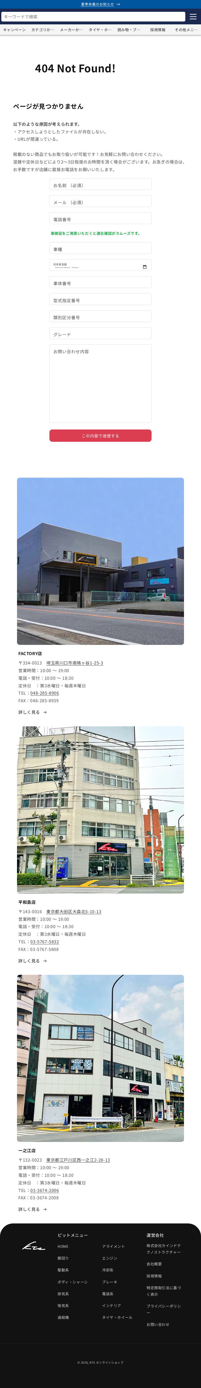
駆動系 (63, 1269)
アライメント (113, 1246)
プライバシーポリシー (164, 1309)
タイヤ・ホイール (102, 29)
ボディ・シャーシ (73, 1281)
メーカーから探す (73, 29)
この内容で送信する (100, 435)
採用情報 (157, 29)
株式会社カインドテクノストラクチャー (164, 1249)
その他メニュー (188, 29)
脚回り (63, 1258)
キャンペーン (14, 29)
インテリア (111, 1305)
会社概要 (154, 1263)
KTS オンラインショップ (107, 1362)
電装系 (108, 1293)
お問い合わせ (158, 1324)
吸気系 (63, 1305)
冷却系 (108, 1269)
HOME (63, 1246)
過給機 (63, 1317)
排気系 (63, 1293)
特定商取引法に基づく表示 (164, 1291)
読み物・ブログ (131, 29)
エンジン (109, 1258)
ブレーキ (109, 1281)
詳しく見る (29, 712)
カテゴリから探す (44, 29)
